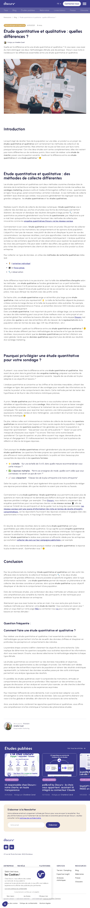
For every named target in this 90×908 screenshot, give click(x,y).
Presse (77, 878)
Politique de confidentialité (28, 903)
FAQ (37, 609)
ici (57, 609)
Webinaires (79, 874)
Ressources (7, 17)
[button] (59, 3)
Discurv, (50, 500)
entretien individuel (21, 263)
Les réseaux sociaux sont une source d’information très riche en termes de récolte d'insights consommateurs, (44, 509)
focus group (19, 268)
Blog (15, 17)
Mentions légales (45, 903)
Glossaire (79, 882)
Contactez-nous (72, 4)
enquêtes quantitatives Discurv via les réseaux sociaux (48, 221)
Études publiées (28, 10)
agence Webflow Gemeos (52, 898)
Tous (6, 10)
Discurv (78, 317)
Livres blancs (59, 10)
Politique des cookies (11, 903)
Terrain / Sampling (64, 870)
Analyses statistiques (61, 879)
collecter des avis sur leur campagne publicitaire (39, 540)
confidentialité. (30, 818)
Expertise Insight (63, 874)
